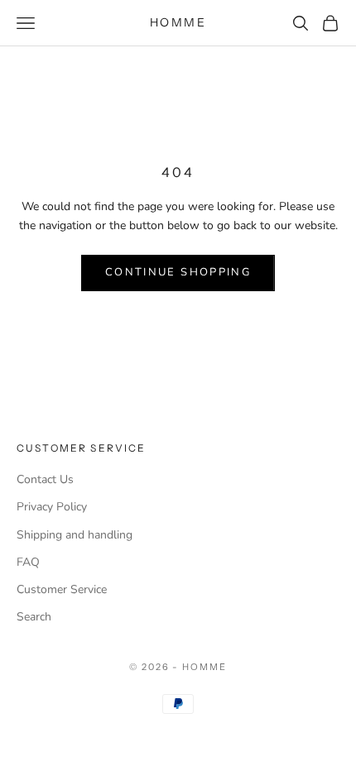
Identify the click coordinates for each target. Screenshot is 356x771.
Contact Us (45, 479)
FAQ (28, 562)
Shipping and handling (74, 535)
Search (34, 617)
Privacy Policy (52, 507)
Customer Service (62, 589)
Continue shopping (178, 272)
